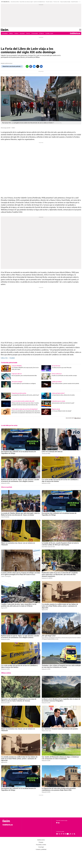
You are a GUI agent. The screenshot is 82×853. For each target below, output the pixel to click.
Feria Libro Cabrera (49, 1)
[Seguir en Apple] (58, 822)
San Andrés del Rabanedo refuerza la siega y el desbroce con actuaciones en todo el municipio (60, 758)
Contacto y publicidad (41, 849)
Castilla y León (49, 33)
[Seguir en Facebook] (61, 834)
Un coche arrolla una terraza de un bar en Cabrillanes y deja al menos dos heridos (60, 480)
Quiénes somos (41, 840)
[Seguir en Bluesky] (57, 834)
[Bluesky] (34, 66)
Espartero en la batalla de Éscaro (39, 1)
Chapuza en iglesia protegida (65, 1)
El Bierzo (41, 33)
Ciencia (28, 33)
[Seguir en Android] (56, 822)
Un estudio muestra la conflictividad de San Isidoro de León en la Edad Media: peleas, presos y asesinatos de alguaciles (60, 606)
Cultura (16, 33)
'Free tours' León (56, 1)
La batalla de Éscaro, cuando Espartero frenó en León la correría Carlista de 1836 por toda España (60, 544)
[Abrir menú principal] (80, 29)
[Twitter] (37, 66)
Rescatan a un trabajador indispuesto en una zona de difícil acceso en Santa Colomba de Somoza (18, 700)
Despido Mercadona (74, 1)
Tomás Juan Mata (46, 453)
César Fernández (5, 517)
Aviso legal (41, 847)
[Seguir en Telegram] (63, 834)
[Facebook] (30, 66)
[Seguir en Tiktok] (70, 834)
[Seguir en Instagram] (65, 834)
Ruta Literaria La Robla (15, 1)
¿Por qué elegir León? (49, 636)
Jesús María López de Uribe (48, 546)
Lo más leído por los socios (9, 425)
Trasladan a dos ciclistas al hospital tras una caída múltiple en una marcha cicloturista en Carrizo (61, 666)
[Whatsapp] (27, 66)
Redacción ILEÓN (5, 483)
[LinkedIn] (41, 66)
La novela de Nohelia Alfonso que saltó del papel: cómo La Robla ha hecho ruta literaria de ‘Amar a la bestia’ (20, 514)
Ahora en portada (6, 487)
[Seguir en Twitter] (59, 834)
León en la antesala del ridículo (52, 451)
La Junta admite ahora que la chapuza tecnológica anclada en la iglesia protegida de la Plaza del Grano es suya (20, 573)
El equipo (41, 842)
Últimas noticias (6, 673)
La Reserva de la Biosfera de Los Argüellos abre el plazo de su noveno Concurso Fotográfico (61, 700)
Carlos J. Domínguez (6, 576)
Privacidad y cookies (41, 844)
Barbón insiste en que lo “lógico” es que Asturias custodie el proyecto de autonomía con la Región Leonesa (20, 480)
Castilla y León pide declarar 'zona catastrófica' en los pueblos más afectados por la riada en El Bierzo (18, 605)
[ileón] (11, 821)
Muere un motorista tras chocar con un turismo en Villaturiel (18, 544)
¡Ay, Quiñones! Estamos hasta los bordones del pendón (60, 729)
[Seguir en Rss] (74, 834)
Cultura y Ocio (4, 358)
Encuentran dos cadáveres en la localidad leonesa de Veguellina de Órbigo (18, 452)
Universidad (34, 33)
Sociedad (22, 33)
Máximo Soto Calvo (46, 730)
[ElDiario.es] (75, 33)
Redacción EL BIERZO (47, 578)
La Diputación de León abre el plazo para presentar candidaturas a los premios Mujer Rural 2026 (59, 789)
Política (11, 33)
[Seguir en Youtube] (68, 834)
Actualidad (5, 33)
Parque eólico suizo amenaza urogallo (26, 1)
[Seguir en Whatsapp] (72, 834)
